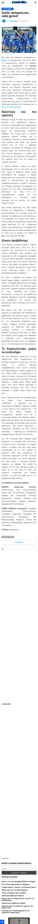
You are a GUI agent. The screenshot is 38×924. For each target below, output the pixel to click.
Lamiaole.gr (14, 21)
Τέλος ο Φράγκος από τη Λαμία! (14, 893)
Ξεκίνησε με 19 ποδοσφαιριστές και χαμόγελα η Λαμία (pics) (15, 911)
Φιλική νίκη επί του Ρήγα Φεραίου (15, 890)
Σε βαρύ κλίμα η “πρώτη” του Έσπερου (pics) (19, 887)
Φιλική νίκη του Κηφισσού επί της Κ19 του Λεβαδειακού (18, 899)
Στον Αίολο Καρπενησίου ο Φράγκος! (16, 884)
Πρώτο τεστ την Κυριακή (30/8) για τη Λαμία (18, 882)
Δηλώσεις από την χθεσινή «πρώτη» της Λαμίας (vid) (17, 907)
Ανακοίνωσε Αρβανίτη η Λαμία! (13, 903)
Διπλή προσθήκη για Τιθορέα (13, 896)
